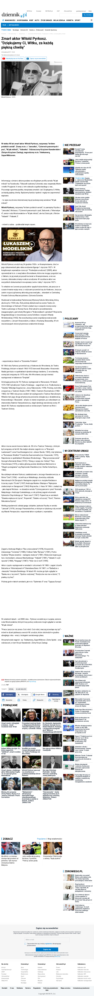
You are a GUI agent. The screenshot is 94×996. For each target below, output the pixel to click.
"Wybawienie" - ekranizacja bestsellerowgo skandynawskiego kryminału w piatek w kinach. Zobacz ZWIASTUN (30, 797)
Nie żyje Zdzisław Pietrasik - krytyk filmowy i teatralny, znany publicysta (50, 772)
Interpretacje (5, 978)
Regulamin (37, 988)
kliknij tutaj (57, 956)
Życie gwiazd (41, 976)
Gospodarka (24, 972)
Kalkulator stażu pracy (84, 972)
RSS (47, 990)
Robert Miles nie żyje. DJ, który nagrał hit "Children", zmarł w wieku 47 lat (10, 751)
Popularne (41, 839)
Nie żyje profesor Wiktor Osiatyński (52, 749)
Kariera (28, 988)
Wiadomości (24, 974)
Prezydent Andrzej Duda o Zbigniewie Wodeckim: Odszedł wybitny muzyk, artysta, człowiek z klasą (31, 725)
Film (4, 25)
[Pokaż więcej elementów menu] (91, 20)
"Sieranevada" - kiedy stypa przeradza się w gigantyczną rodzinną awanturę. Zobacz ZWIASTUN (51, 795)
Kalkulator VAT (82, 974)
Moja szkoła (41, 974)
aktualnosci (22, 33)
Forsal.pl (3, 974)
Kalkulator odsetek (83, 976)
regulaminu (48, 943)
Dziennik (3, 33)
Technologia (24, 969)
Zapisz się (47, 949)
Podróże (23, 980)
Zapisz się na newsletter (38, 58)
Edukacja (40, 972)
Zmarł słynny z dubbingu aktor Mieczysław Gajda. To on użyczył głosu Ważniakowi (10, 772)
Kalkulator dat (82, 967)
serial (11, 689)
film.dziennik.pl (12, 33)
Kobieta (40, 967)
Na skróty (4, 964)
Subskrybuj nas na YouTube (14, 58)
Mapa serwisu (65, 988)
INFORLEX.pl (49, 11)
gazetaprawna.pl (81, 11)
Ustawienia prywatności (81, 988)
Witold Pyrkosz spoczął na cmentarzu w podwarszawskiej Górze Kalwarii (31, 772)
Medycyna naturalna (62, 974)
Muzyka (40, 980)
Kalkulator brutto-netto (84, 978)
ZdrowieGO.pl (68, 11)
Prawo (58, 967)
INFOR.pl (29, 11)
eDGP (3, 972)
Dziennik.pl (24, 964)
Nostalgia (16, 30)
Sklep (90, 11)
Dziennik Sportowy (51, 30)
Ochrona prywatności (50, 988)
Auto (22, 967)
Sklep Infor (4, 980)
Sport (22, 976)
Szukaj (89, 15)
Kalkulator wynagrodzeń (85, 980)
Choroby (58, 976)
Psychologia (59, 978)
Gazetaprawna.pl (6, 969)
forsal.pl (38, 11)
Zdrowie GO (24, 30)
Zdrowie (23, 978)
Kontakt (4, 988)
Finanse (58, 969)
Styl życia (59, 980)
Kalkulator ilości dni (83, 969)
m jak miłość (21, 689)
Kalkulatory (81, 964)
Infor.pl (3, 967)
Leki (57, 972)
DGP (58, 11)
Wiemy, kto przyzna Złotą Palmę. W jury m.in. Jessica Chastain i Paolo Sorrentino (10, 794)
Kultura (40, 983)
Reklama (20, 988)
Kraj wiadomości (55, 839)
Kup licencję (32, 681)
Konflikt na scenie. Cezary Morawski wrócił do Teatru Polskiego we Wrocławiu (31, 751)
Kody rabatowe (42, 969)
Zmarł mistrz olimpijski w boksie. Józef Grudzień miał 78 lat (10, 725)
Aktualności (14, 25)
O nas (12, 988)
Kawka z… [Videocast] (36, 30)
